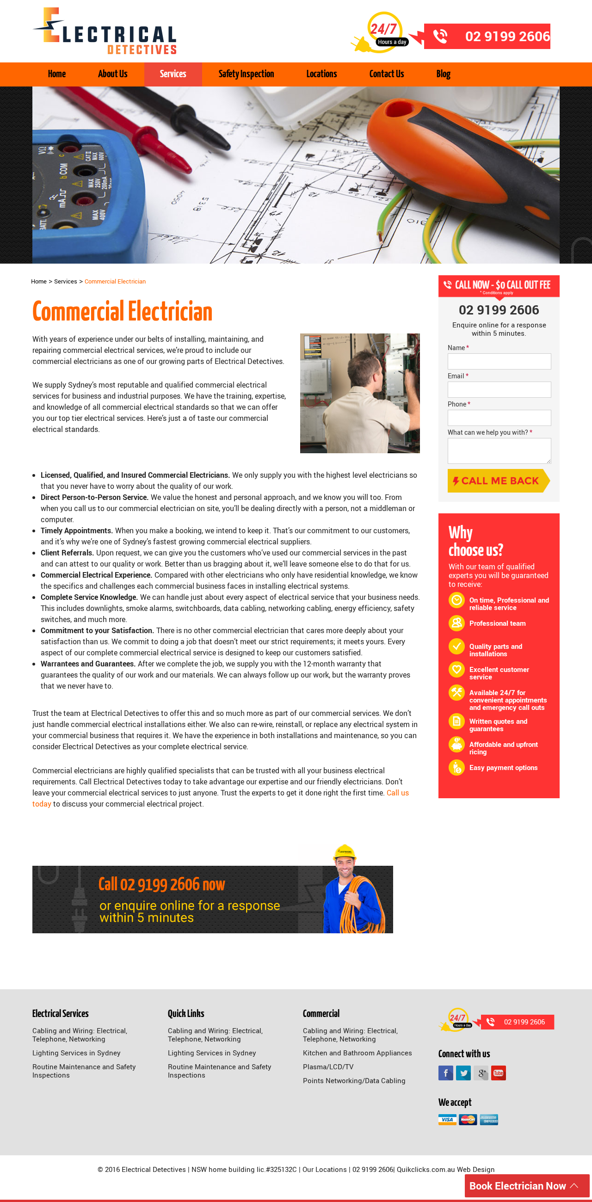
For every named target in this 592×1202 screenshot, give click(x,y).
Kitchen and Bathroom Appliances (357, 1052)
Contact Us (387, 74)
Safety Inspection (246, 74)
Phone (459, 404)
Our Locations (324, 1169)
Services (173, 74)
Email (458, 375)
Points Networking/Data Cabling (354, 1080)
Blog (443, 74)
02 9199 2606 (160, 885)
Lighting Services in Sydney (76, 1052)
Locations (322, 74)
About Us (113, 74)
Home (57, 74)
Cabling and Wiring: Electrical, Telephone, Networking (79, 1034)
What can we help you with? (490, 432)
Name (458, 347)
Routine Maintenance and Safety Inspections (84, 1070)
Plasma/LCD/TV (328, 1066)
